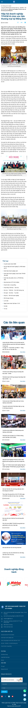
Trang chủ (3, 7)
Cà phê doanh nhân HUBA (10, 264)
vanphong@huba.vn (8, 618)
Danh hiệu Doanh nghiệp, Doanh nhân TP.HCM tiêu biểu (14, 274)
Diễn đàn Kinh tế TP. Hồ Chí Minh (11, 282)
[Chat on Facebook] (24, 695)
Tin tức (5, 308)
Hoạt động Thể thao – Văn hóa (11, 287)
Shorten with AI (8, 115)
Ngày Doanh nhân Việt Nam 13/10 (12, 303)
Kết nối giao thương (10, 7)
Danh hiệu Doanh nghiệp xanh (11, 271)
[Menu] (2, 1)
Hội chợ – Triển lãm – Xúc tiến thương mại (14, 290)
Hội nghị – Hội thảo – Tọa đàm (11, 293)
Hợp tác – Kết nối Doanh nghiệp (11, 295)
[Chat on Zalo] (24, 699)
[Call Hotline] (24, 690)
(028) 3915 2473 (20, 616)
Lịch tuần (6, 300)
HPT (20, 706)
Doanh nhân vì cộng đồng (10, 285)
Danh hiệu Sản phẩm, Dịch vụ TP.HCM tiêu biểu (13, 278)
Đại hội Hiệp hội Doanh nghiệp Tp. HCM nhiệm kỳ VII (14, 267)
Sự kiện (5, 306)
